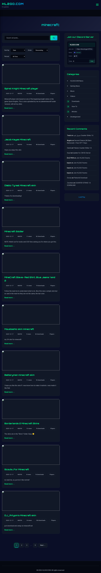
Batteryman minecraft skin (19, 375)
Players (52, 93)
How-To (74, 106)
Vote (92, 61)
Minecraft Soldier (14, 231)
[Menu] (97, 4)
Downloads (75, 101)
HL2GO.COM (13, 4)
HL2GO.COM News (76, 81)
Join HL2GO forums (83, 158)
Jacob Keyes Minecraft (17, 139)
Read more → (9, 108)
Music (72, 91)
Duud (69, 153)
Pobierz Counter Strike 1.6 (82, 148)
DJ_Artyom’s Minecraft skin (20, 515)
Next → (43, 545)
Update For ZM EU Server (82, 153)
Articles (74, 112)
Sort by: (6, 50)
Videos (72, 96)
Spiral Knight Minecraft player (21, 88)
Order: (30, 50)
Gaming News (75, 86)
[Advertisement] (82, 221)
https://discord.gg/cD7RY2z (84, 49)
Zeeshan (70, 183)
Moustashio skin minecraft (19, 329)
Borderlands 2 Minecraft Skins (21, 423)
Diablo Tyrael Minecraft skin (20, 185)
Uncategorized (75, 117)
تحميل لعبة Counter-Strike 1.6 (83, 135)
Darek (69, 148)
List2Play (82, 197)
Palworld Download (80, 178)
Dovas (69, 178)
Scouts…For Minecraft (16, 469)
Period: (6, 56)
